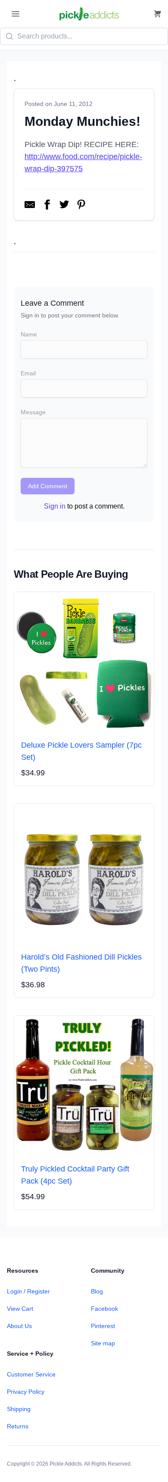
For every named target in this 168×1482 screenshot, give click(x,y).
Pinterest (103, 1325)
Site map (103, 1343)
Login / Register (28, 1291)
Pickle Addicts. (66, 1464)
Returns (17, 1426)
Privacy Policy (25, 1391)
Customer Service (31, 1374)
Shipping (19, 1408)
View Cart (20, 1308)
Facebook (104, 1308)
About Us (19, 1325)
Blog (97, 1291)
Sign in (54, 506)
